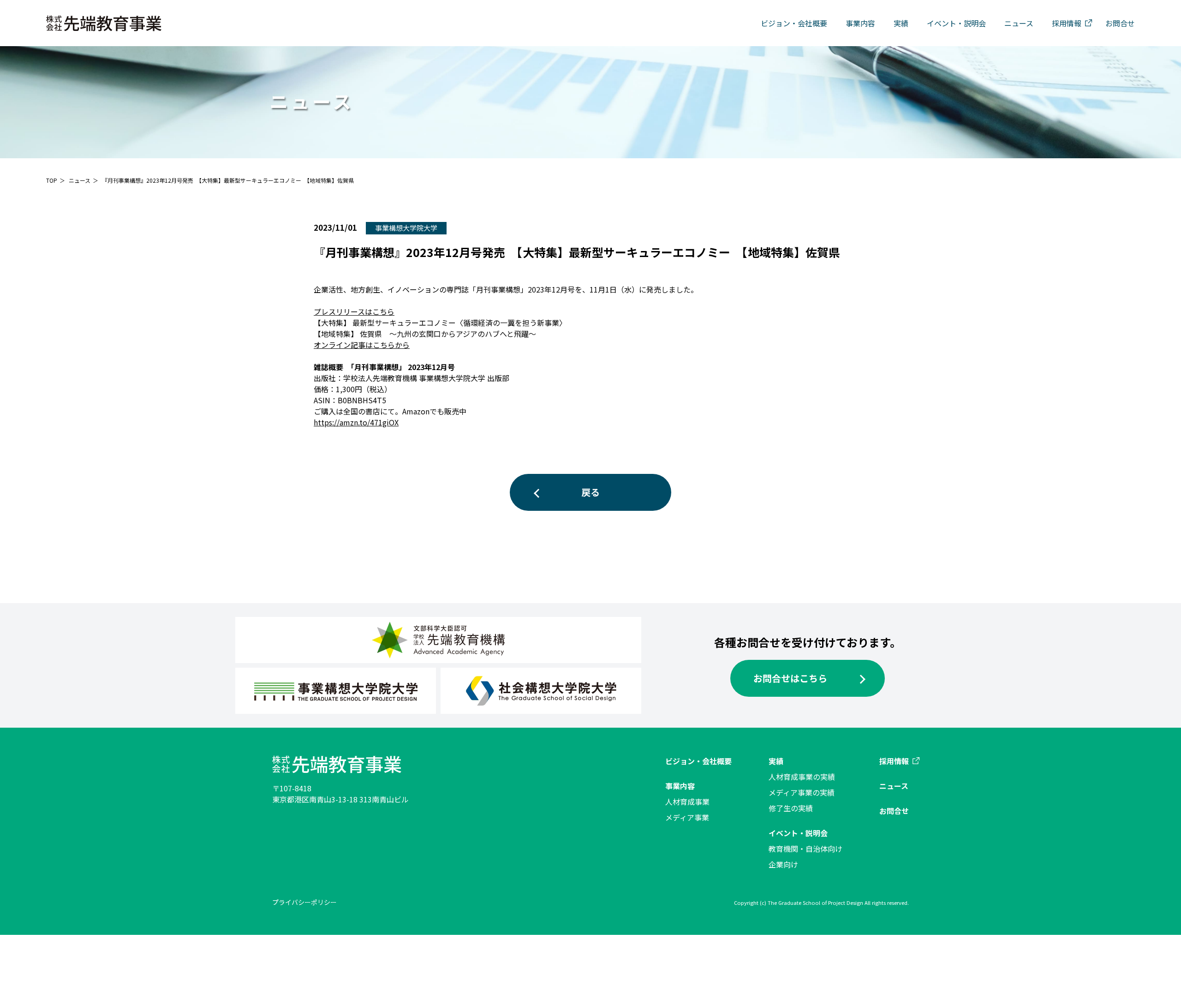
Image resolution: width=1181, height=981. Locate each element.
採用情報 (1066, 23)
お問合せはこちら (790, 678)
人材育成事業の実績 (802, 776)
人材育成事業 (687, 801)
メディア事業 (687, 817)
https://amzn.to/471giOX (356, 422)
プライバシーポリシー (304, 902)
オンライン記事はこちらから (362, 344)
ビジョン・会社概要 (794, 23)
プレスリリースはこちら (354, 311)
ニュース (1018, 23)
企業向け (783, 864)
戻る (590, 492)
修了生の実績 (791, 808)
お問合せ (1120, 23)
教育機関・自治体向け (805, 848)
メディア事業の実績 (802, 792)
